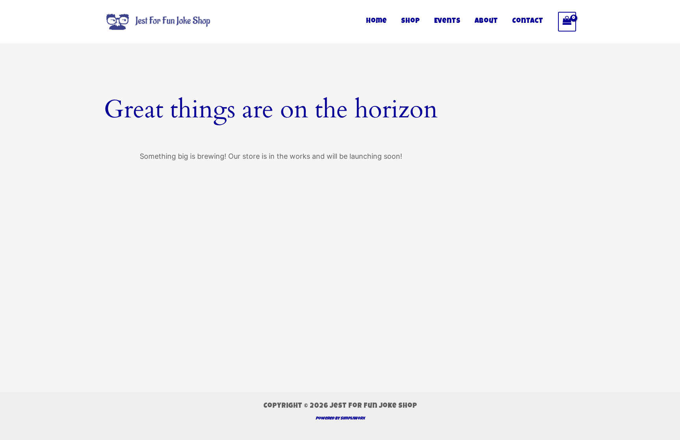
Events (447, 21)
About (486, 21)
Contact (527, 21)
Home (376, 21)
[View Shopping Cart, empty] (567, 21)
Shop (410, 21)
